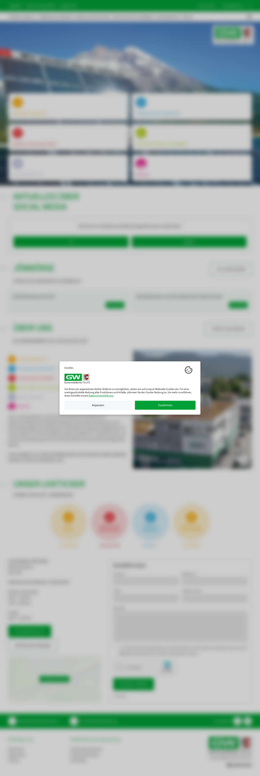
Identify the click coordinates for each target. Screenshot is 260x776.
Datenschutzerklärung (101, 396)
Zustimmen (165, 405)
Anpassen (98, 405)
